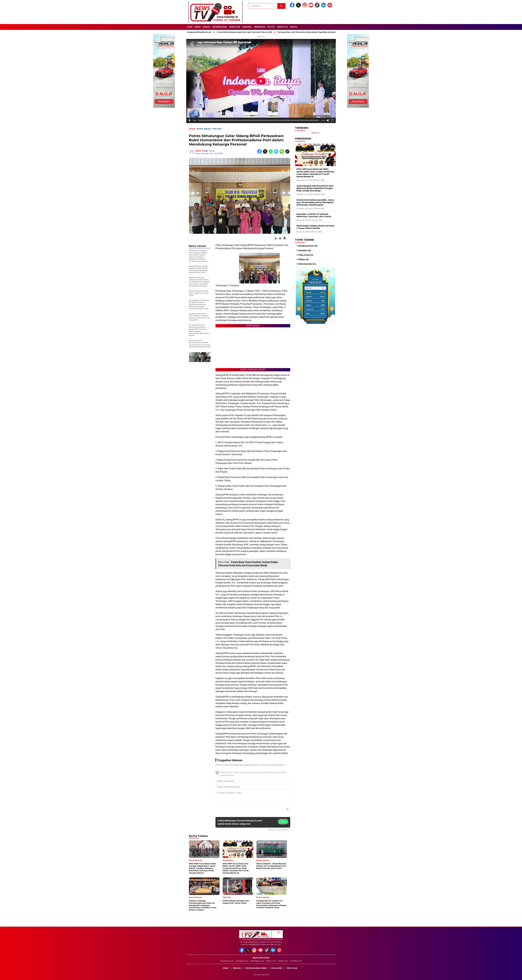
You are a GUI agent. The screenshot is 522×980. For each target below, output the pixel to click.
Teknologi (282, 27)
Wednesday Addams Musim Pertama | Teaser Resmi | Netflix (315, 227)
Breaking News (307, 246)
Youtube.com (296, 961)
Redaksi (237, 968)
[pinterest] (330, 7)
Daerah (206, 27)
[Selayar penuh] (332, 120)
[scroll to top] (504, 975)
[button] (275, 238)
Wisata (293, 27)
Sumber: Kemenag (315, 322)
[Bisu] (328, 120)
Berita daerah (204, 129)
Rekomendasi (307, 264)
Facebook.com (227, 961)
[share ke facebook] (260, 153)
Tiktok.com (271, 961)
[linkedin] (324, 7)
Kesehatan (234, 27)
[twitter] (299, 7)
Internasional (219, 27)
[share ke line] (282, 153)
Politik (271, 27)
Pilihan (303, 259)
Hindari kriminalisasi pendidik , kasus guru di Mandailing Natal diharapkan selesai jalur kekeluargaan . (315, 202)
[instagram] (305, 7)
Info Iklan (292, 968)
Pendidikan (259, 27)
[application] (261, 81)
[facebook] (293, 7)
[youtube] (311, 7)
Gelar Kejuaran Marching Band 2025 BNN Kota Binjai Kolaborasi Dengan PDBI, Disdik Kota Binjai (314, 188)
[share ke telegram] (277, 153)
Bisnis (198, 27)
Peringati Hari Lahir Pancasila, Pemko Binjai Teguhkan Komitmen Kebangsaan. (267, 32)
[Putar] (189, 120)
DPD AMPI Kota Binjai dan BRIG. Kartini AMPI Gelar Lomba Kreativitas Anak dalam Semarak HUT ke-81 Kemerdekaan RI (315, 173)
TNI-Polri (216, 129)
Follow (283, 821)
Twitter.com (283, 961)
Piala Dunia (305, 255)
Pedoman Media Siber (256, 968)
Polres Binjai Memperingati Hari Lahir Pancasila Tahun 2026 (197, 32)
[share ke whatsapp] (271, 153)
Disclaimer (276, 968)
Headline (304, 250)
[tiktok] (318, 7)
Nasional (247, 27)
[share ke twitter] (265, 153)
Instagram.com (242, 961)
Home (189, 27)
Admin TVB (200, 151)
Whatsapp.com (257, 961)
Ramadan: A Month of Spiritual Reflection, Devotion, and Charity (313, 215)
